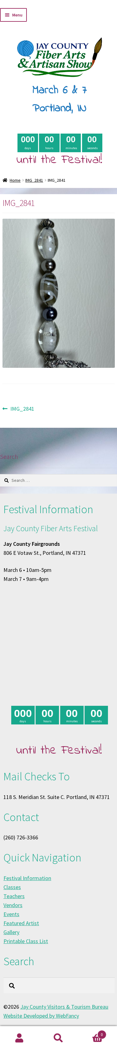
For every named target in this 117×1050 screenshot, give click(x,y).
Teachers (14, 896)
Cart (90, 1032)
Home (15, 180)
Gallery (11, 932)
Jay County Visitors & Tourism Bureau (64, 1006)
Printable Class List (25, 941)
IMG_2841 (34, 180)
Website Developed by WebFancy (41, 1015)
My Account (19, 1038)
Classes (12, 887)
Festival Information (27, 878)
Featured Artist (21, 923)
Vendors (12, 905)
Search (58, 1038)
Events (11, 914)
